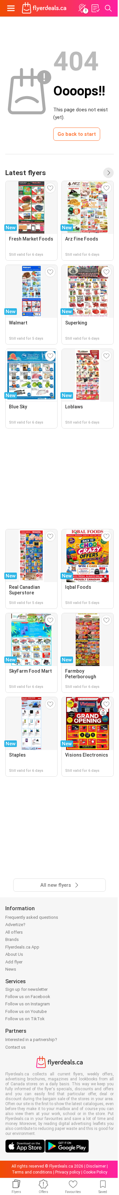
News (10, 969)
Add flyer (13, 961)
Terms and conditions (32, 1172)
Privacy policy (67, 1172)
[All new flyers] (108, 173)
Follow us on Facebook (27, 996)
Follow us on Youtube (26, 1011)
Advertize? (15, 924)
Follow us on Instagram (27, 1003)
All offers (14, 932)
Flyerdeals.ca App (22, 947)
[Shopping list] (95, 8)
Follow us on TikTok (25, 1018)
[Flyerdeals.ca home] (44, 8)
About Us (14, 954)
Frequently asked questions (31, 917)
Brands (12, 939)
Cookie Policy (95, 1172)
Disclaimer (96, 1166)
